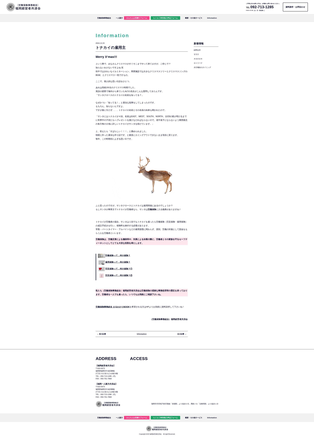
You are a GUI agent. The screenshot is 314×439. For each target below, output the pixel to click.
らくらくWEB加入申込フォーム (165, 18)
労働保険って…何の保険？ (117, 255)
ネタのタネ (198, 59)
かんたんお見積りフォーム (136, 18)
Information (212, 18)
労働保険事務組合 (104, 18)
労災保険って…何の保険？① (118, 269)
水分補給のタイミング (202, 67)
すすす (196, 54)
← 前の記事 (101, 334)
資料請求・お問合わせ (295, 7)
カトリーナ (198, 63)
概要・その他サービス (193, 18)
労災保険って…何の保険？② (118, 275)
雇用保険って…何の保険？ (117, 262)
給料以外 (197, 50)
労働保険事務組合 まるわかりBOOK (113, 307)
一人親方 (119, 18)
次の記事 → (181, 334)
